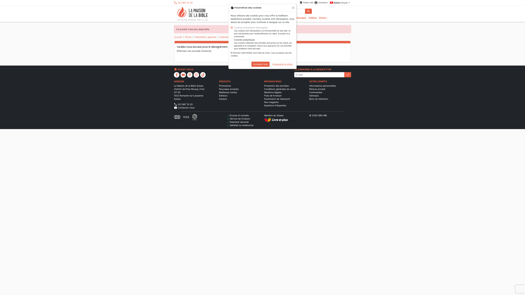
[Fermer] (293, 8)
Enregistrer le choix (282, 64)
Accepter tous (260, 64)
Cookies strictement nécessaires (251, 27)
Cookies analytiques (244, 39)
